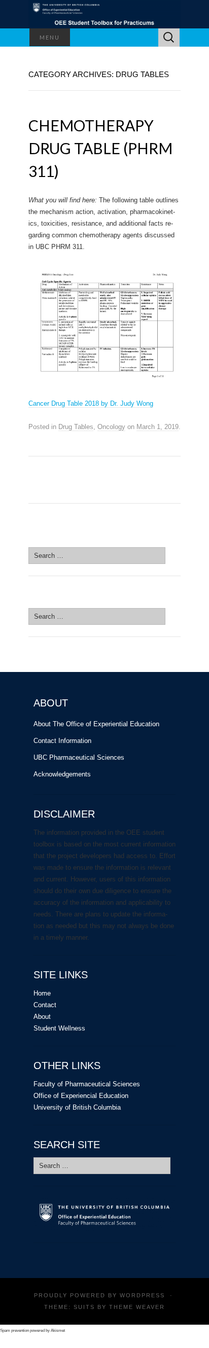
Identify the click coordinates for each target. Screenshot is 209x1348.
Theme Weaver (137, 1307)
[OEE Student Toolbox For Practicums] (104, 14)
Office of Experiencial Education (80, 1095)
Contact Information (62, 740)
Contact (44, 1005)
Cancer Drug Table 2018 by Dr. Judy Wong (90, 403)
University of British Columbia (77, 1107)
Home (42, 993)
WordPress (142, 1295)
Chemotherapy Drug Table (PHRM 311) (100, 148)
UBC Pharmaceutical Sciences (78, 757)
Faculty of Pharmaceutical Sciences (86, 1084)
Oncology (111, 427)
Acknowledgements (62, 774)
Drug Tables (75, 427)
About (42, 1016)
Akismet (58, 1330)
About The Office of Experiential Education (96, 724)
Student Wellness (59, 1028)
